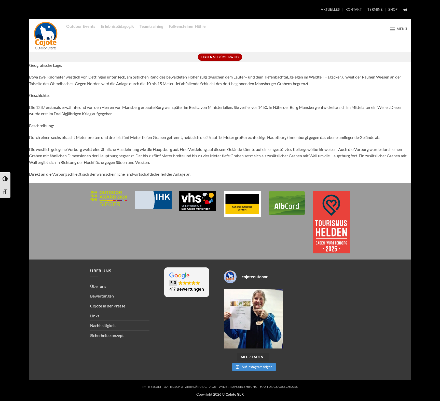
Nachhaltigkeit (103, 325)
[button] (405, 9)
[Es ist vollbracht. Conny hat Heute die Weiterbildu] (253, 319)
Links (94, 315)
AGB (212, 387)
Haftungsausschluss (279, 387)
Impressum (151, 387)
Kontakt (354, 9)
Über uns (98, 286)
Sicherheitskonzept (107, 335)
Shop (392, 9)
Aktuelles (330, 9)
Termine (375, 9)
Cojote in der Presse (107, 305)
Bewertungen (102, 295)
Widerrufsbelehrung (238, 387)
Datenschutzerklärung (185, 387)
